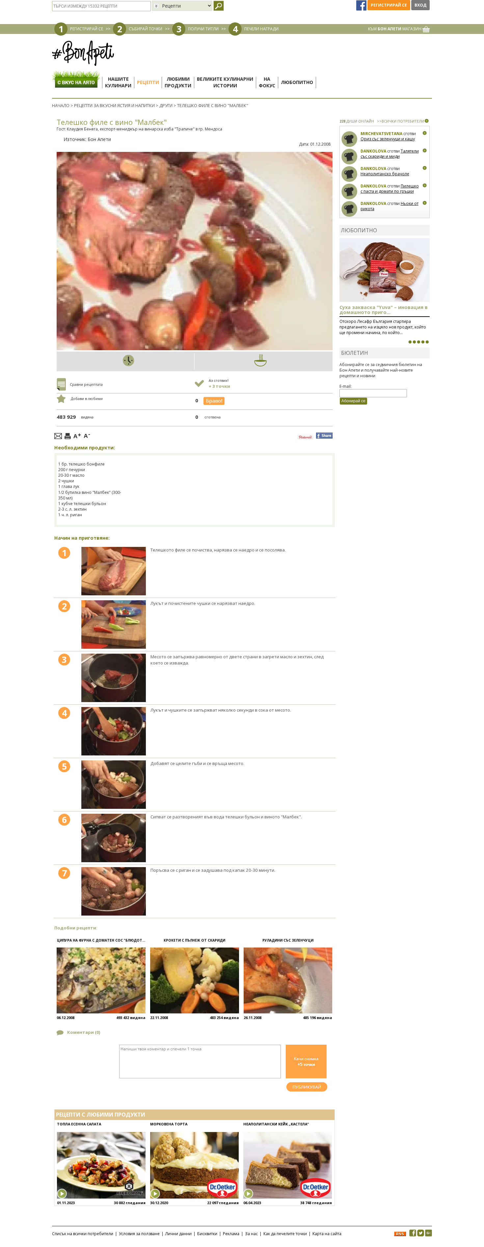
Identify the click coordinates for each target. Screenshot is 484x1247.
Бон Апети (99, 139)
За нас (251, 1233)
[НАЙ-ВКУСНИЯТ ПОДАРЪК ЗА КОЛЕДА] (418, 342)
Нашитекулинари (118, 82)
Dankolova (373, 151)
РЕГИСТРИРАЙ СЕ (86, 29)
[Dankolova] (349, 157)
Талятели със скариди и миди (390, 153)
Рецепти (148, 82)
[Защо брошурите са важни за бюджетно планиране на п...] (427, 342)
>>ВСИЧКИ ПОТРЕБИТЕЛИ (400, 121)
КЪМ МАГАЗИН (395, 29)
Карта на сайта (326, 1233)
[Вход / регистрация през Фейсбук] (361, 5)
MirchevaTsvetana (381, 133)
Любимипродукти (178, 82)
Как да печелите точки (285, 1233)
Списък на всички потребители (82, 1233)
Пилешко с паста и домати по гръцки (390, 188)
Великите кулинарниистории (225, 82)
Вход (420, 5)
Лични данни (178, 1233)
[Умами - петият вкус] (422, 342)
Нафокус (267, 82)
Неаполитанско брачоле (385, 174)
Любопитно (297, 82)
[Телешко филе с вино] (113, 571)
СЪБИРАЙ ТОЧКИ (145, 29)
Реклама (231, 1233)
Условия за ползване (139, 1233)
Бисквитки (207, 1233)
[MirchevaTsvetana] (349, 139)
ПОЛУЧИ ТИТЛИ (203, 29)
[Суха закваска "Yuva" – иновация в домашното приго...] (410, 342)
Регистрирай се (389, 5)
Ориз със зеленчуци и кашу (388, 139)
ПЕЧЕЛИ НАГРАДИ (261, 29)
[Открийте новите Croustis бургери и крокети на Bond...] (414, 342)
